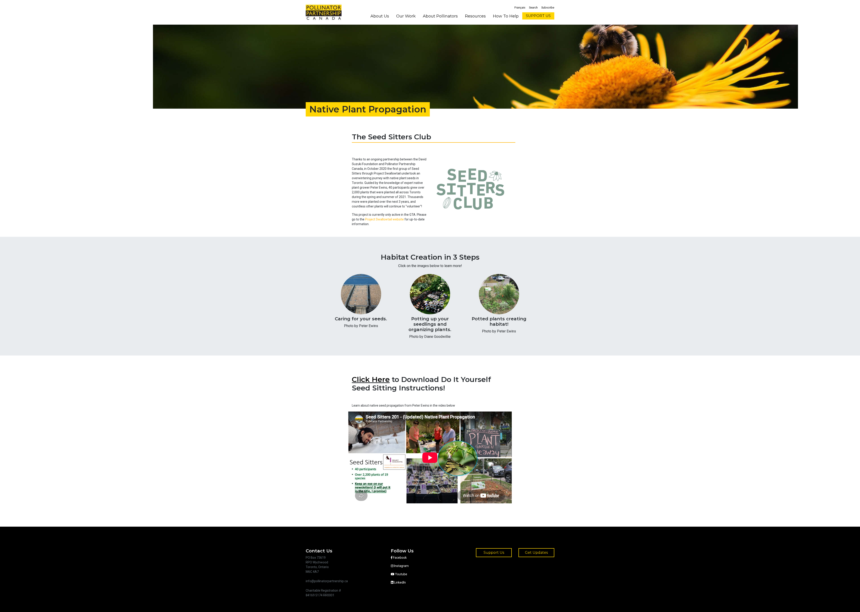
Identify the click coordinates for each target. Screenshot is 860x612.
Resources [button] (475, 16)
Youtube (400, 574)
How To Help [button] (506, 16)
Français (519, 7)
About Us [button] (379, 16)
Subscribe (547, 7)
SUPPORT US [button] (538, 16)
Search (533, 7)
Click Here (371, 379)
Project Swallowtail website (384, 219)
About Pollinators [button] (440, 16)
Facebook (399, 557)
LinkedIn (399, 582)
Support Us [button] (494, 552)
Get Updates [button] (536, 552)
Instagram (401, 566)
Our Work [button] (406, 16)
